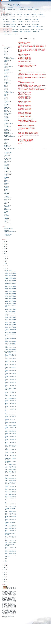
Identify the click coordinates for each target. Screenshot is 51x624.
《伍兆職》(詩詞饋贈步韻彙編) (10, 347)
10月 (6, 258)
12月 (6, 254)
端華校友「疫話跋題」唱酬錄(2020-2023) (35, 26)
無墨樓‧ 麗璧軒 (15, 4)
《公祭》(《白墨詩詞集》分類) (10, 513)
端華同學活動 (6, 209)
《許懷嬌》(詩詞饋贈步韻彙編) (10, 293)
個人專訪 (6, 175)
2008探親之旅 (5, 16)
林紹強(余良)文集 (7, 66)
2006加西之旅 (33, 14)
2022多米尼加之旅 (35, 21)
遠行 (5, 162)
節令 (5, 85)
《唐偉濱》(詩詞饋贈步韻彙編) (10, 336)
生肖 (5, 100)
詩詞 (5, 51)
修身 (5, 97)
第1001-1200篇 (19, 14)
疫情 (5, 98)
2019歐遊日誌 (27, 21)
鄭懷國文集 (6, 143)
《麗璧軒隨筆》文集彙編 (24, 29)
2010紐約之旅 (12, 16)
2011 (5, 576)
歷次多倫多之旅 (6, 26)
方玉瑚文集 (6, 146)
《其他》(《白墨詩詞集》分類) (10, 415)
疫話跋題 (6, 150)
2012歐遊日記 (5, 19)
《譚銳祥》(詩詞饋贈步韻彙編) (10, 289)
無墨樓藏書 (6, 206)
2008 (5, 581)
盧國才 (9, 586)
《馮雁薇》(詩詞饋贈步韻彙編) (10, 275)
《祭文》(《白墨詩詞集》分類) (10, 511)
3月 (5, 558)
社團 (5, 140)
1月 (5, 561)
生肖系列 (18, 26)
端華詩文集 (6, 122)
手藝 (5, 203)
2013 (5, 572)
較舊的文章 (44, 148)
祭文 (5, 208)
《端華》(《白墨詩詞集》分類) (10, 391)
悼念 (5, 79)
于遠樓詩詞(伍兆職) (8, 234)
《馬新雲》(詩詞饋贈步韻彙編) (10, 301)
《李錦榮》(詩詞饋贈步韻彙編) (10, 316)
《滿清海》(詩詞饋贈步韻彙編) (10, 303)
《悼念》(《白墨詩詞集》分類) (10, 514)
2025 (5, 243)
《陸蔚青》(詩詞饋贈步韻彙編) (10, 282)
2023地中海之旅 (20, 24)
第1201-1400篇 (26, 14)
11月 (6, 256)
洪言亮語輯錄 (6, 205)
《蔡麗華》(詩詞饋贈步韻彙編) (10, 296)
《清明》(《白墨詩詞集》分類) (10, 469)
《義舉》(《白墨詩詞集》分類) (10, 506)
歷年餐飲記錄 (6, 111)
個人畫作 (6, 195)
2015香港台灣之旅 (28, 19)
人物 (5, 73)
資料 (5, 63)
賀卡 (5, 156)
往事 (5, 86)
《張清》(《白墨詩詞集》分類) (10, 398)
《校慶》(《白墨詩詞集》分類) (10, 553)
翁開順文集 (6, 155)
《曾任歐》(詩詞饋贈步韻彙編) (10, 322)
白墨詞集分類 (36, 9)
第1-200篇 (26, 12)
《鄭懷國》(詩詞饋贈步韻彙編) (10, 288)
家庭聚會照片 (6, 130)
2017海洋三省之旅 (6, 21)
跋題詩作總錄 (6, 220)
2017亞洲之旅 (35, 19)
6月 (5, 265)
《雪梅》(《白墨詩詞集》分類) (10, 425)
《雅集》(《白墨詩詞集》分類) (10, 542)
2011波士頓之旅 (42, 16)
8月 (5, 261)
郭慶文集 (6, 183)
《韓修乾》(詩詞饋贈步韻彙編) (10, 278)
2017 (5, 565)
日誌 (5, 53)
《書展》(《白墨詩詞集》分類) (10, 550)
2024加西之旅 (27, 24)
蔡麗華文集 (6, 61)
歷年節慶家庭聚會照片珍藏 (17, 31)
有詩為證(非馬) (7, 235)
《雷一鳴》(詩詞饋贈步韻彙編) (10, 280)
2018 (5, 564)
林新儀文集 (6, 107)
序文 (5, 116)
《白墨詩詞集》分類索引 (7, 12)
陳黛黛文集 (6, 114)
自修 (5, 64)
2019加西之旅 (20, 21)
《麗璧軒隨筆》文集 (8, 92)
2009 (5, 579)
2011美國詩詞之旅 (34, 16)
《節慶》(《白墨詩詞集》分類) (10, 478)
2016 (5, 567)
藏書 (5, 212)
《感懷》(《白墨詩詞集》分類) (10, 528)
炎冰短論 (6, 120)
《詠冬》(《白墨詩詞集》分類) (10, 491)
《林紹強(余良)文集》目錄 (8, 34)
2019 (5, 253)
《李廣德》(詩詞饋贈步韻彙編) (10, 321)
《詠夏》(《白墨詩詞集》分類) (10, 494)
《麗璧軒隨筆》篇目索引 (11, 9)
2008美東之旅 (40, 14)
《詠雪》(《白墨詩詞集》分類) (10, 489)
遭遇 (5, 142)
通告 (5, 221)
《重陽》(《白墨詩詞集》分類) (10, 464)
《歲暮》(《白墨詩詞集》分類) (10, 471)
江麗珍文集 (6, 60)
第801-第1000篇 (12, 14)
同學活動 (6, 139)
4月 (5, 268)
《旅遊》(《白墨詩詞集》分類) (10, 482)
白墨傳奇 (24, 26)
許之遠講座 (6, 215)
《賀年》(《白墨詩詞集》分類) (10, 536)
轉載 (5, 95)
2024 (5, 244)
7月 (5, 263)
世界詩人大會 (6, 161)
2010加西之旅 (19, 16)
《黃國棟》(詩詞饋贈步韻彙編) (10, 273)
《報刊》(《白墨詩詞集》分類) (10, 551)
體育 (5, 125)
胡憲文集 (6, 132)
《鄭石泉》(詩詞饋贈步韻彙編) (10, 286)
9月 (5, 260)
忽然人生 (6, 202)
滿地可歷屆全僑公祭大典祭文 (9, 148)
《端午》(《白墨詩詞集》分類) (10, 467)
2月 (5, 560)
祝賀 (5, 78)
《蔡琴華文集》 (7, 159)
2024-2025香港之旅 (35, 24)
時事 (5, 75)
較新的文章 (20, 148)
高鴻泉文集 (6, 117)
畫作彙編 (6, 177)
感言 (5, 48)
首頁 (4, 9)
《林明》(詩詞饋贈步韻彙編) (9, 311)
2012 (5, 574)
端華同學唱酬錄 (7, 47)
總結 (5, 105)
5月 (5, 267)
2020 (5, 251)
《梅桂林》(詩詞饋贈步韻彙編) (10, 309)
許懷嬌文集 (6, 69)
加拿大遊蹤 (13, 26)
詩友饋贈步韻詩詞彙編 (18, 12)
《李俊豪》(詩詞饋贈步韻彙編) (10, 300)
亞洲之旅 (6, 193)
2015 (5, 569)
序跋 (5, 178)
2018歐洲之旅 (14, 21)
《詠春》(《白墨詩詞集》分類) (10, 496)
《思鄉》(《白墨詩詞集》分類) (10, 525)
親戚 (5, 214)
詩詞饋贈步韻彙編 (7, 80)
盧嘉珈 (5, 110)
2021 (5, 250)
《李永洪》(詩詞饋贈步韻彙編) (10, 317)
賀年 (5, 190)
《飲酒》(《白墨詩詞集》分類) (10, 480)
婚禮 (5, 200)
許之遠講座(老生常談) (8, 228)
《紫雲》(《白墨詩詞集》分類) (10, 430)
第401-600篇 (38, 12)
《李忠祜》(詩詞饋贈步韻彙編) (10, 319)
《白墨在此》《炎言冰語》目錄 (37, 29)
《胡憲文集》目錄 (35, 31)
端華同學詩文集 (15, 29)
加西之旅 (6, 187)
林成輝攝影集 (6, 50)
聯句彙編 (6, 211)
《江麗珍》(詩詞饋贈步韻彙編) (10, 308)
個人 (5, 55)
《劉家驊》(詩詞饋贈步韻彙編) (10, 341)
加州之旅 (6, 186)
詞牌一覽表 (6, 217)
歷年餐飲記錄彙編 (27, 31)
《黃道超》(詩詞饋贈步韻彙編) (10, 271)
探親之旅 (6, 189)
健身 (5, 184)
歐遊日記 (6, 167)
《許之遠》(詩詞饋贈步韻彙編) (10, 295)
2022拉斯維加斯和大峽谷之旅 (9, 136)
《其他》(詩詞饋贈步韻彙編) (9, 343)
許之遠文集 (6, 230)
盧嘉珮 (5, 180)
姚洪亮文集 (6, 76)
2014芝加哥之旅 (20, 19)
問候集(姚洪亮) (7, 197)
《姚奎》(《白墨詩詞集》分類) (10, 445)
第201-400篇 (32, 12)
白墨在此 (6, 70)
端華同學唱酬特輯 (6, 29)
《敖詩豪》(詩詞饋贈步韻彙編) (10, 324)
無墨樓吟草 (30, 9)
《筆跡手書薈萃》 (6, 31)
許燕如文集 (6, 181)
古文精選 (16, 34)
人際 (5, 88)
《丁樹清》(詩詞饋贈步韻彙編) (10, 349)
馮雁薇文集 (6, 192)
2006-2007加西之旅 (7, 133)
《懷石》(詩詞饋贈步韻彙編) (9, 326)
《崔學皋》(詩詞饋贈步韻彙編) (10, 327)
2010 (5, 577)
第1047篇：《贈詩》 (8, 270)
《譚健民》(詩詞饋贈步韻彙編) (10, 291)
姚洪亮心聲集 (6, 199)
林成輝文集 (6, 164)
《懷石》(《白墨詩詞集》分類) (10, 431)
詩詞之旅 (6, 168)
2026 (5, 241)
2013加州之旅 (12, 19)
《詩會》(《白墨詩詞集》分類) (10, 540)
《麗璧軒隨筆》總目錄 (22, 9)
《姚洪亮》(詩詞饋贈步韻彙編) (10, 332)
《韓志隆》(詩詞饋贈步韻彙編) (10, 277)
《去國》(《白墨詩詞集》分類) (10, 526)
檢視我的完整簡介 (5, 617)
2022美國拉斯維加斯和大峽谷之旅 (9, 24)
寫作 (5, 89)
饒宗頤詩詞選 (6, 222)
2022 (5, 248)
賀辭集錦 (6, 218)
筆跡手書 (6, 82)
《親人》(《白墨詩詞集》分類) (10, 354)
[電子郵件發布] (29, 144)
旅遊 (5, 54)
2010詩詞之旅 (26, 16)
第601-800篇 (5, 14)
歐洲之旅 (6, 165)
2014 (5, 571)
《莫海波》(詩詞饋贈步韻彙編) (10, 298)
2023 (5, 246)
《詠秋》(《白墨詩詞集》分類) (10, 493)
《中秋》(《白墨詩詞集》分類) (10, 466)
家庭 (5, 67)
